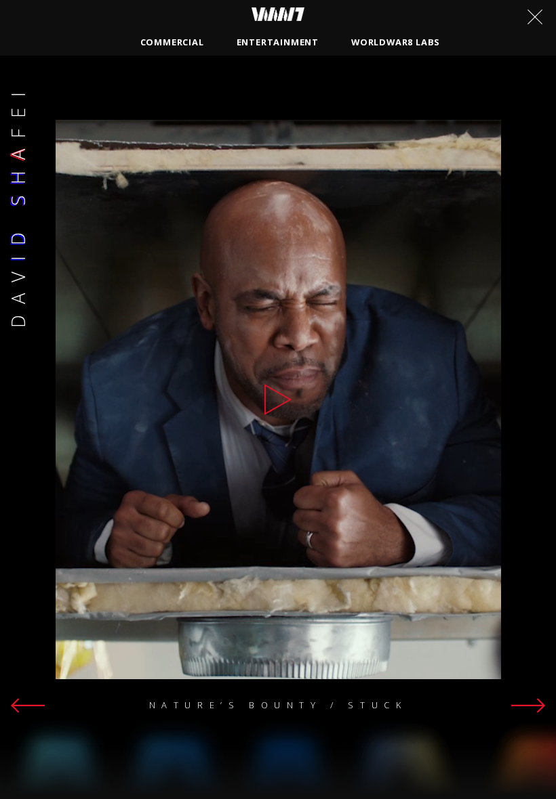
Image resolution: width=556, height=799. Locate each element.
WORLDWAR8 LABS (395, 42)
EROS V (425, 102)
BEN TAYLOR (475, 79)
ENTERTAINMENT (278, 42)
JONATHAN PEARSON (205, 125)
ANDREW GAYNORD (378, 79)
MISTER (260, 102)
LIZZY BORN (104, 125)
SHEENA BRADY (111, 102)
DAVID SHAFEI (108, 79)
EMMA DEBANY (198, 79)
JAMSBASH (194, 102)
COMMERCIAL (172, 42)
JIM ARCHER (359, 102)
